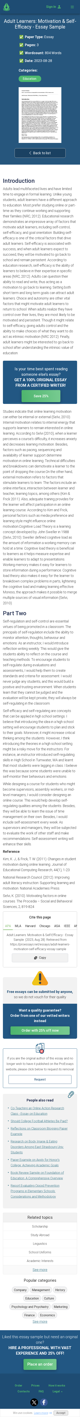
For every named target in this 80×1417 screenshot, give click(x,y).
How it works (57, 1385)
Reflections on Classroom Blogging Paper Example (39, 1131)
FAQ (41, 1391)
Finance (29, 1315)
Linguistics (40, 1244)
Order (18, 1385)
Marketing (61, 1307)
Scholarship (40, 1226)
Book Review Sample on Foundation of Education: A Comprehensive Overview (37, 1175)
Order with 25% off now (40, 1030)
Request (40, 1079)
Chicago (44, 926)
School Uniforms (40, 1252)
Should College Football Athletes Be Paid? (39, 1121)
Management (41, 1290)
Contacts (23, 1391)
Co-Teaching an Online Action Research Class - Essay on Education (37, 1111)
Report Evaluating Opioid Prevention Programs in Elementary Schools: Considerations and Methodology (35, 1191)
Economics (47, 1315)
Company (20, 1290)
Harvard (30, 926)
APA (8, 926)
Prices (35, 1385)
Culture (49, 1298)
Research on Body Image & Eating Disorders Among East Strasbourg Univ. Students (37, 1147)
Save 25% (41, 396)
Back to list (42, 153)
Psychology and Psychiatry (30, 1307)
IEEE (67, 926)
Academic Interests (40, 1261)
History (60, 1290)
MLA (18, 926)
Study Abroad (40, 1235)
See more (40, 1270)
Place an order (40, 1364)
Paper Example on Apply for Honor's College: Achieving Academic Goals (35, 1162)
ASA (57, 926)
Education (30, 79)
